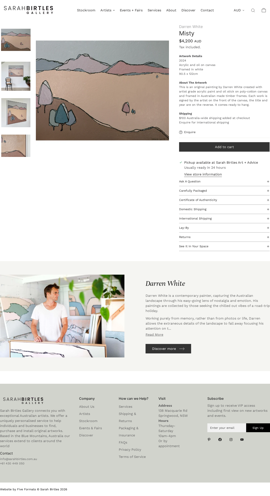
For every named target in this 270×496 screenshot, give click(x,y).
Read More (154, 335)
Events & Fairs (90, 428)
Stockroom (86, 10)
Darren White (191, 26)
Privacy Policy (130, 450)
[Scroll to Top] (262, 473)
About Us (86, 407)
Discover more (164, 349)
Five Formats (26, 489)
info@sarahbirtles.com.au (18, 459)
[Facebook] (221, 440)
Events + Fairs (131, 10)
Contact (207, 10)
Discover (188, 10)
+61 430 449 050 (12, 463)
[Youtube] (243, 440)
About (171, 10)
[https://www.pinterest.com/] (210, 440)
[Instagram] (232, 440)
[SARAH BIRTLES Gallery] (28, 10)
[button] (264, 10)
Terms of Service (132, 457)
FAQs (123, 442)
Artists (105, 10)
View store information (203, 174)
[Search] (253, 10)
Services (154, 10)
